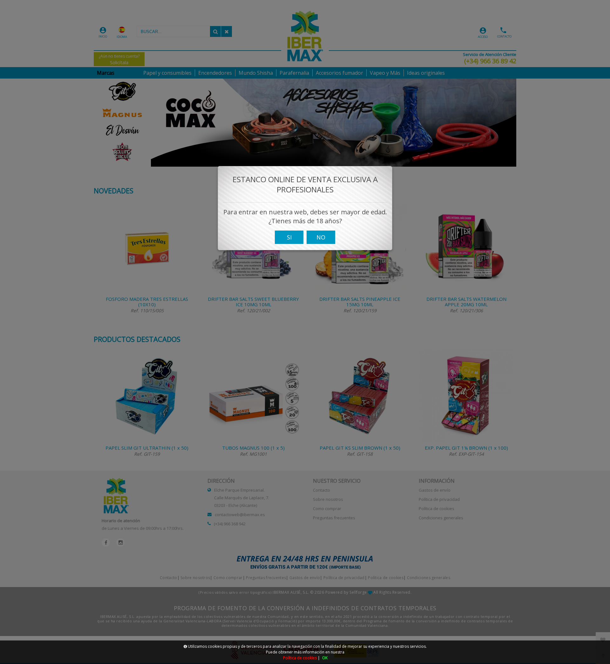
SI (289, 237)
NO (320, 237)
